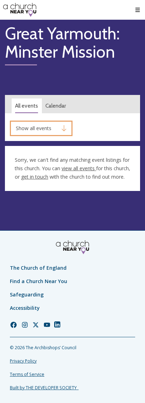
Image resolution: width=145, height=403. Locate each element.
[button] (137, 10)
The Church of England (38, 267)
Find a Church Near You (38, 281)
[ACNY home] (19, 10)
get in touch (34, 176)
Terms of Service (27, 374)
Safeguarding (27, 294)
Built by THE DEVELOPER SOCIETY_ (44, 388)
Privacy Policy (23, 361)
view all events (79, 168)
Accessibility (25, 308)
